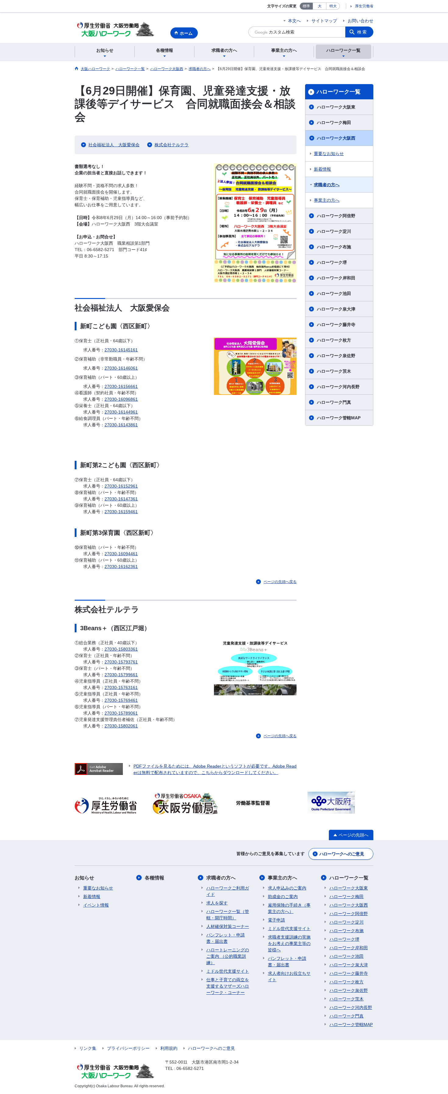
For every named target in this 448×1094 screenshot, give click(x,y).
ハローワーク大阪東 (336, 107)
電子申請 (276, 920)
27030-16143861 (121, 424)
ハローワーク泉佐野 (336, 355)
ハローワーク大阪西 (336, 138)
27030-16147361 (121, 498)
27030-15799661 (121, 674)
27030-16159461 (121, 511)
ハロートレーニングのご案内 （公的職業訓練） (227, 956)
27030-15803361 (121, 649)
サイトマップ (324, 21)
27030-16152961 (121, 486)
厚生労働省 (364, 6)
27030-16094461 (121, 553)
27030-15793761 (121, 661)
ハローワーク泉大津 (336, 309)
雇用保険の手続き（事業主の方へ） (289, 908)
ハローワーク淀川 (334, 231)
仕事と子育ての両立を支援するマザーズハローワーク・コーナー (227, 986)
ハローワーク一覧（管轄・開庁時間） (227, 914)
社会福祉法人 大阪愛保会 (114, 144)
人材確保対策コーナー (227, 926)
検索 (362, 32)
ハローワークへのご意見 (341, 853)
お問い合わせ (360, 21)
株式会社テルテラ (172, 144)
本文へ (294, 21)
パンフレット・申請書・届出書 (225, 938)
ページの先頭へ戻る (280, 582)
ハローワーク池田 (334, 293)
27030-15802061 (121, 725)
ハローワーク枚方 (334, 340)
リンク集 (87, 1048)
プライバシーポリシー (128, 1048)
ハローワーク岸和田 (336, 277)
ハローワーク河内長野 (338, 386)
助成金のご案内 (283, 896)
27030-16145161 (121, 349)
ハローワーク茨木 (334, 371)
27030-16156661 (121, 386)
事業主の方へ (327, 200)
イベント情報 (96, 905)
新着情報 (322, 169)
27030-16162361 (121, 566)
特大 (333, 6)
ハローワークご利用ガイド (227, 891)
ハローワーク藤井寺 (336, 324)
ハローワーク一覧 (339, 92)
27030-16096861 (121, 399)
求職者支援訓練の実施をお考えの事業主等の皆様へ (289, 943)
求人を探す (217, 902)
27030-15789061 (121, 713)
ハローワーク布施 (334, 246)
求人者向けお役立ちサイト (289, 976)
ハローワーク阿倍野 (336, 215)
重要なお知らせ (329, 153)
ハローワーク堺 (332, 262)
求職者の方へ (327, 184)
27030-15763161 (121, 687)
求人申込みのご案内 (287, 888)
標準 (306, 6)
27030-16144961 (121, 412)
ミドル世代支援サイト (227, 971)
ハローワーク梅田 (334, 122)
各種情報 (154, 877)
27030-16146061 (121, 368)
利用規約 (168, 1048)
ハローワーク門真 (334, 402)
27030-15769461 (121, 700)
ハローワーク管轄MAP (339, 417)
